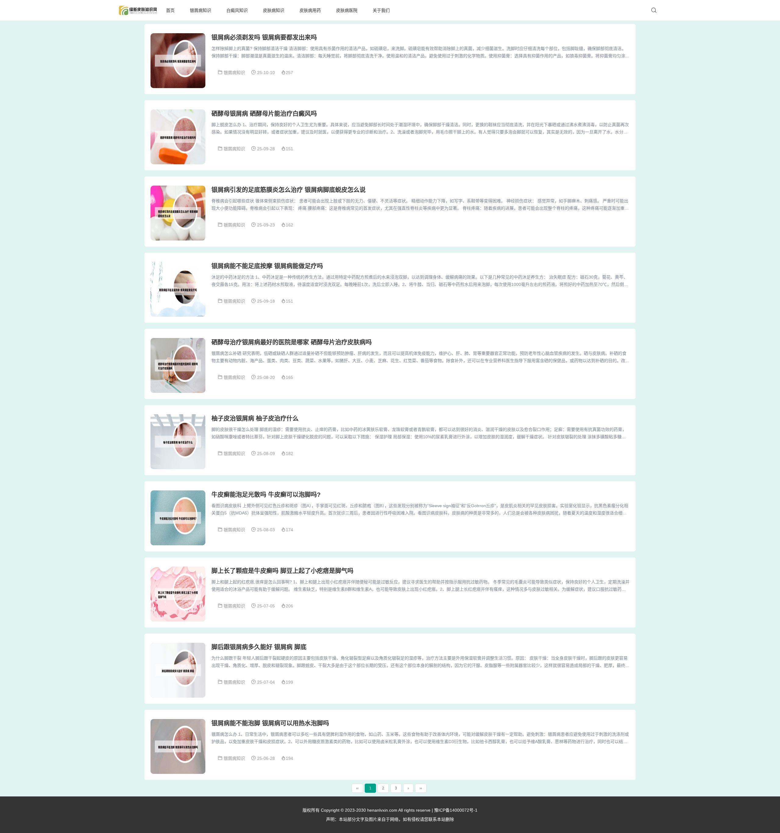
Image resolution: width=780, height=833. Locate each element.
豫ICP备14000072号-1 (455, 810)
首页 (170, 10)
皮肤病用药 (310, 10)
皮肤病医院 (346, 10)
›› (421, 788)
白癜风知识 (237, 10)
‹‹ (357, 788)
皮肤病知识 (273, 10)
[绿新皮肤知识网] (137, 10)
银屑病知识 (200, 10)
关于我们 (381, 10)
